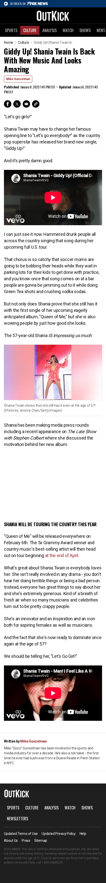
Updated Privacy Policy (59, 834)
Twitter (17, 104)
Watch (68, 30)
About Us (11, 841)
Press (26, 841)
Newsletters (17, 819)
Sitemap (40, 841)
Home (8, 42)
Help (83, 834)
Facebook (7, 104)
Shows (85, 30)
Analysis (49, 30)
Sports (11, 30)
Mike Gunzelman (18, 79)
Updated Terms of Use (21, 834)
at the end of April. (62, 555)
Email (26, 104)
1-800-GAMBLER (52, 862)
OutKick (53, 15)
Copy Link (35, 104)
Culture (29, 30)
